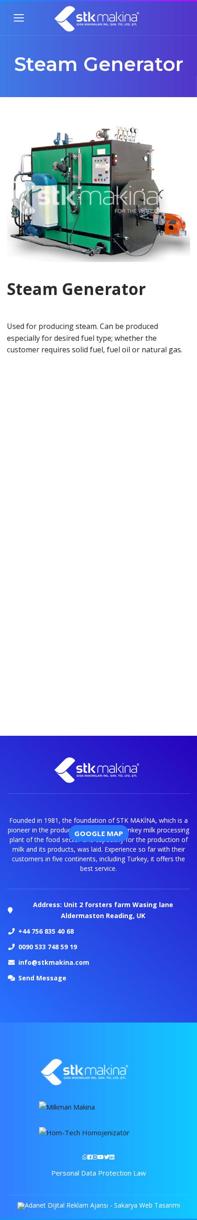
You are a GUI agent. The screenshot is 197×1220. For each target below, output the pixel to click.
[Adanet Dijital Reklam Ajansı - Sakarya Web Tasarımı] (98, 1205)
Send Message (42, 978)
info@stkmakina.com (53, 962)
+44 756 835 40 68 (46, 931)
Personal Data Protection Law (98, 1172)
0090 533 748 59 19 (47, 946)
